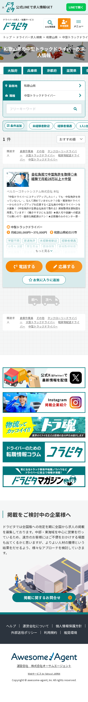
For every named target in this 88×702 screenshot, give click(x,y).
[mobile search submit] (75, 109)
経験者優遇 (65, 126)
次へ (48, 299)
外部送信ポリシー (24, 632)
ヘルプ (11, 625)
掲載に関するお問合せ (42, 597)
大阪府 (12, 70)
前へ (34, 299)
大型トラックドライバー (40, 155)
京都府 (52, 70)
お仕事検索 (50, 26)
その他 (40, 151)
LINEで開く (76, 7)
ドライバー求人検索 (29, 37)
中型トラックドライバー (43, 159)
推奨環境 (70, 632)
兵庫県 (32, 70)
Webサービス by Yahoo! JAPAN (44, 673)
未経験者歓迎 (41, 126)
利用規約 (50, 632)
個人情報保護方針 (69, 625)
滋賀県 (71, 70)
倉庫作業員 (26, 151)
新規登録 (64, 25)
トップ (7, 37)
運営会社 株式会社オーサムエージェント (44, 666)
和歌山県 (52, 37)
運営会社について (36, 625)
